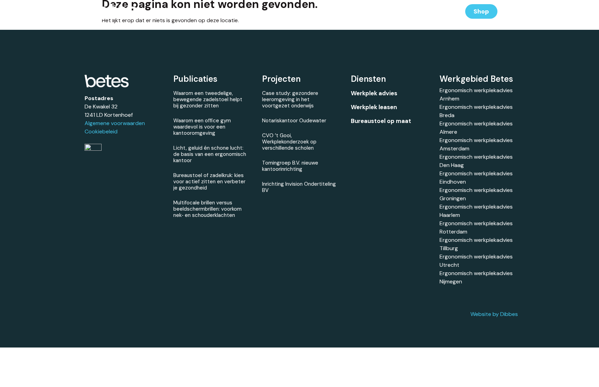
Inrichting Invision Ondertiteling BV (299, 187)
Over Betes (392, 11)
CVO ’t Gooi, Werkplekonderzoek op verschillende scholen (289, 141)
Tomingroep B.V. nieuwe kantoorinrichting (290, 166)
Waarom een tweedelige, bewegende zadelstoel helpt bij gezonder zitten (207, 99)
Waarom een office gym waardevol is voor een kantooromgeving (202, 127)
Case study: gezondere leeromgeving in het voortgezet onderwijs (290, 99)
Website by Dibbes (494, 314)
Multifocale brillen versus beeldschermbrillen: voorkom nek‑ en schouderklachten (207, 209)
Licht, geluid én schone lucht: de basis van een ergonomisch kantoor (209, 154)
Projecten (321, 11)
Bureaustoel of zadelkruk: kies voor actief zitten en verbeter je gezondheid (209, 181)
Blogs (355, 11)
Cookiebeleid (101, 131)
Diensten (281, 11)
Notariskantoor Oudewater (294, 120)
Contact (433, 11)
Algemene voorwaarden (115, 123)
